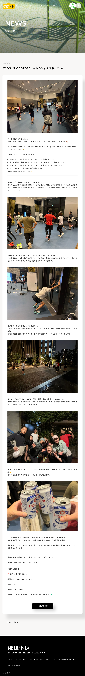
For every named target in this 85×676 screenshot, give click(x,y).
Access (61, 6)
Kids (31, 6)
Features (25, 6)
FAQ (54, 6)
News (43, 6)
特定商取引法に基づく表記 (67, 659)
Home (18, 6)
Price (48, 6)
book (37, 6)
